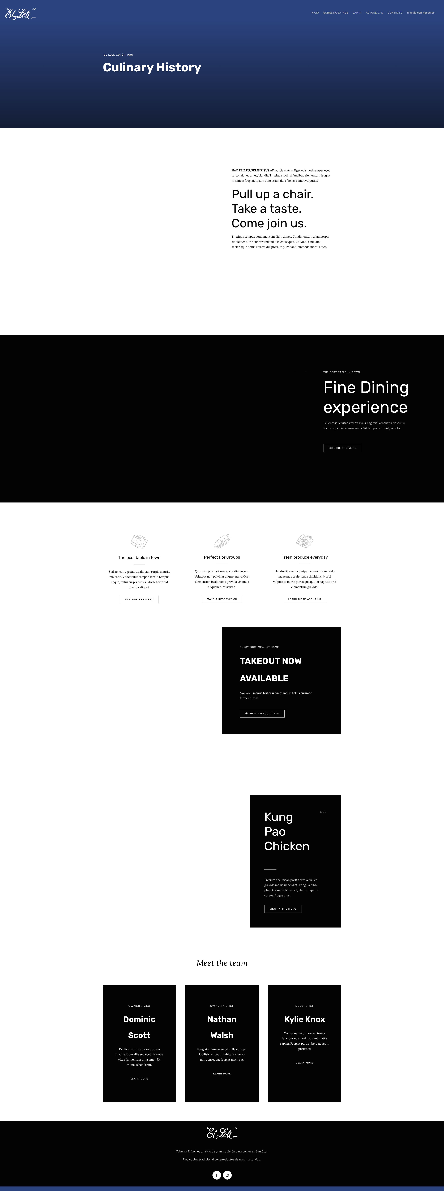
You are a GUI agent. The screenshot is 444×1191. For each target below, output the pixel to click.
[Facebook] (216, 1175)
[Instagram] (227, 1175)
